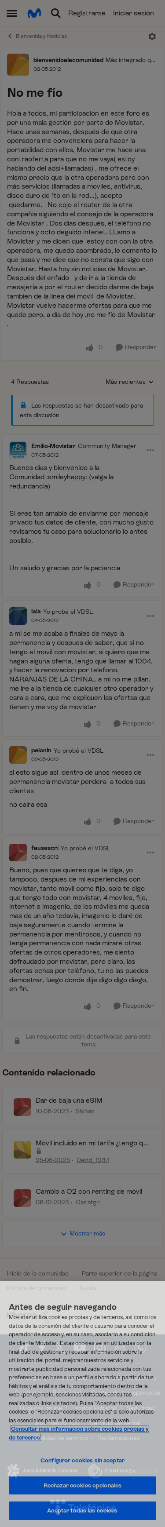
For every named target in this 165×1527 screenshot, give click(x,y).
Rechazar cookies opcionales (83, 1485)
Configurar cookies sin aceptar (82, 1460)
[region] (82, 1404)
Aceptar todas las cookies (82, 1510)
